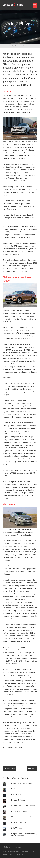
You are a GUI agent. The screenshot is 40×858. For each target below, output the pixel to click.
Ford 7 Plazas (16, 789)
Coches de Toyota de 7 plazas (22, 783)
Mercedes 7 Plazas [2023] (21, 817)
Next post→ (32, 768)
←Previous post (9, 768)
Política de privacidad (12, 847)
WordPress (20, 854)
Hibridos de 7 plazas (19, 811)
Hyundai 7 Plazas (18, 800)
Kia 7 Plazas (16, 794)
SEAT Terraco (16, 828)
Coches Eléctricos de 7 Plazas (23, 806)
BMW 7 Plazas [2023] (19, 822)
